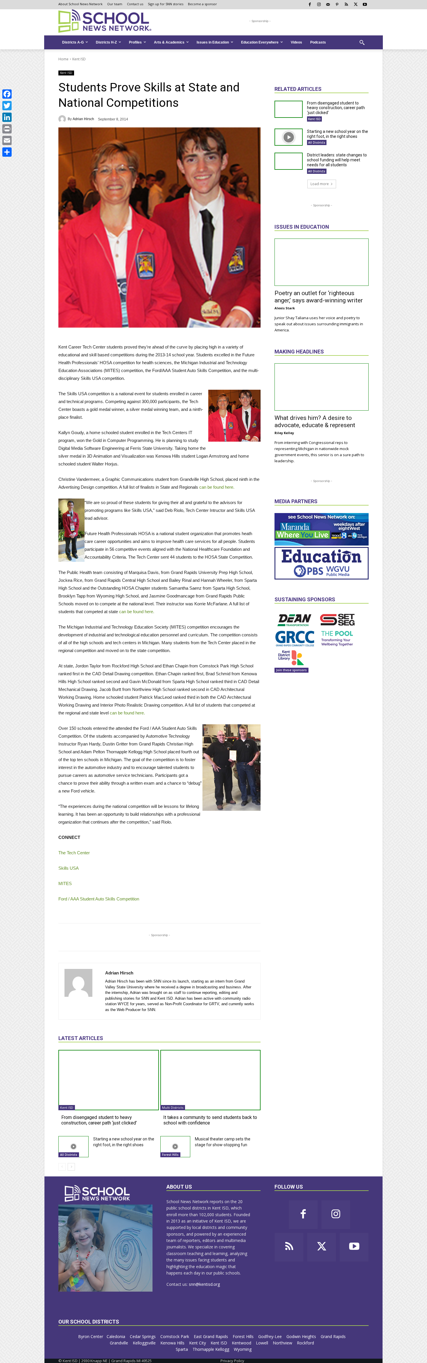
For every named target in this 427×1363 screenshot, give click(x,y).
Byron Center (90, 1336)
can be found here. (216, 487)
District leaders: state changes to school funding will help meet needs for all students (337, 160)
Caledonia (116, 1336)
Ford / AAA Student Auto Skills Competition (98, 898)
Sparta (182, 1349)
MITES (65, 883)
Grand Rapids (334, 1336)
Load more (320, 183)
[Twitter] (7, 105)
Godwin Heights (301, 1336)
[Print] (7, 129)
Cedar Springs (143, 1336)
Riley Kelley (284, 433)
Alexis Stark (284, 308)
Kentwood (242, 1343)
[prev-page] (62, 1167)
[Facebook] (7, 94)
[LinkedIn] (7, 117)
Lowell (262, 1343)
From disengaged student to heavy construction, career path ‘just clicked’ (99, 1120)
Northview (283, 1343)
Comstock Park (175, 1336)
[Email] (7, 140)
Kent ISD (79, 59)
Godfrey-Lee (270, 1336)
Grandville (119, 1343)
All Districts (68, 1155)
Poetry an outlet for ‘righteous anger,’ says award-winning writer (318, 297)
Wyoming (243, 1349)
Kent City (198, 1343)
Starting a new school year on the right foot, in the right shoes (337, 134)
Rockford (306, 1343)
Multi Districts (172, 1107)
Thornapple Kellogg (211, 1349)
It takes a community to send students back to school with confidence (210, 1120)
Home (63, 59)
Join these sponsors (291, 670)
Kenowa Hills (173, 1343)
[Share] (7, 152)
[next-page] (71, 1167)
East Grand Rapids (211, 1336)
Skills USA (68, 868)
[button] (362, 42)
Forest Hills (170, 1155)
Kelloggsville (145, 1343)
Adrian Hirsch (83, 119)
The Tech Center (74, 852)
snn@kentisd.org (204, 1284)
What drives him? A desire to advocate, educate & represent (314, 421)
